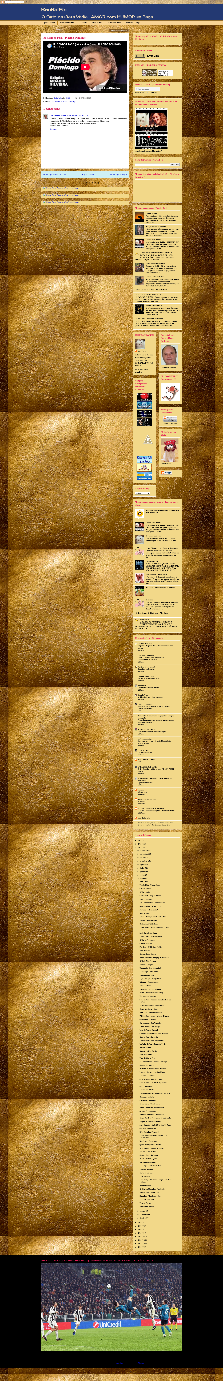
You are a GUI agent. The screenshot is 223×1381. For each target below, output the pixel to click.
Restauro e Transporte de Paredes (153, 1068)
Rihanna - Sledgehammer (150, 982)
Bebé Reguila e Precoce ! (149, 1132)
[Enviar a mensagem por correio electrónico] (75, 98)
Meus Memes (97, 22)
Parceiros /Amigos (133, 22)
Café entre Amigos (145, 738)
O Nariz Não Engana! (148, 961)
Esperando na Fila (147, 975)
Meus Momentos (114, 22)
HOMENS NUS (152, 561)
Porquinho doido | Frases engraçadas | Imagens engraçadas (156, 716)
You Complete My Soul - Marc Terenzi (155, 1093)
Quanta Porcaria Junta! (149, 1155)
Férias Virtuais (145, 985)
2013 (140, 1240)
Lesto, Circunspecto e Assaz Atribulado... (162, 548)
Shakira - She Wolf (147, 1199)
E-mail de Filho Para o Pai (150, 1196)
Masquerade (142, 789)
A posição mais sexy (153, 535)
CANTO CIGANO (145, 704)
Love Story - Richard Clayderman (149, 318)
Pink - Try (144, 881)
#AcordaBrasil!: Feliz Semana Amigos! (152, 731)
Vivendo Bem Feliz (145, 643)
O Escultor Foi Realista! (149, 923)
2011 (140, 1247)
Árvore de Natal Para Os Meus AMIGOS (156, 252)
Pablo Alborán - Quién (148, 1158)
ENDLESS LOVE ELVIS (147, 766)
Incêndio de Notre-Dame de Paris (152, 1044)
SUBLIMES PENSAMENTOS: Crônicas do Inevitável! (155, 779)
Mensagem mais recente (54, 174)
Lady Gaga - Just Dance (149, 971)
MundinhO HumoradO (147, 799)
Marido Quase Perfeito (148, 920)
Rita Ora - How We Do (148, 1051)
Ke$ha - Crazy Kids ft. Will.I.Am (153, 916)
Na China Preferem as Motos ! (151, 1012)
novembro (144, 854)
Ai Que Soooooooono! (148, 1110)
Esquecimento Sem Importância (152, 1040)
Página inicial (88, 174)
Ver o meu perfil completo (141, 370)
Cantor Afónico (146, 943)
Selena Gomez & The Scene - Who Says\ (152, 613)
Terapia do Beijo (146, 899)
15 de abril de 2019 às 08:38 (77, 115)
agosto (142, 864)
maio (142, 875)
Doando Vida (143, 695)
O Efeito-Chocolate (147, 940)
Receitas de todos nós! (146, 666)
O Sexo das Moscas (147, 1065)
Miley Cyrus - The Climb (149, 1192)
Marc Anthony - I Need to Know (152, 1072)
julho (142, 868)
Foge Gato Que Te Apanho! (150, 978)
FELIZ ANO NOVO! (154, 305)
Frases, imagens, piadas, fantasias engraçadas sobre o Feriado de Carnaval (156, 721)
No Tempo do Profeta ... (149, 1151)
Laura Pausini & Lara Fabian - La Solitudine (153, 1136)
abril (142, 878)
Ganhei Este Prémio (153, 239)
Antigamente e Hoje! (148, 1162)
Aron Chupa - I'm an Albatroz (152, 1148)
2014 (140, 1236)
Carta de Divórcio (146, 1172)
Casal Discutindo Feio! (148, 1100)
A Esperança (142, 792)
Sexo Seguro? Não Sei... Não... (151, 1079)
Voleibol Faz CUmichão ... (150, 885)
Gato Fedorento (144, 817)
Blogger (141, 1363)
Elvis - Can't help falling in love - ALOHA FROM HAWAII (156, 770)
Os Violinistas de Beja (148, 1019)
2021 (140, 840)
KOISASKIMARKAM (146, 729)
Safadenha (141, 801)
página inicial (49, 22)
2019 (140, 847)
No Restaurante (146, 1054)
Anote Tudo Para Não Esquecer (152, 1107)
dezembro (144, 850)
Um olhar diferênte (145, 752)
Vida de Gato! (145, 950)
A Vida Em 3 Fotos (147, 1089)
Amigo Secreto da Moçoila (156, 226)
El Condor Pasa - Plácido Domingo (153, 1061)
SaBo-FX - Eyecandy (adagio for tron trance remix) (156, 810)
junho (142, 871)
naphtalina (119, 1363)
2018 (140, 1222)
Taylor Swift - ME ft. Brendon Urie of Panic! (154, 928)
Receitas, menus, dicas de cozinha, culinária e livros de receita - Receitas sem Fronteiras (155, 823)
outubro (143, 857)
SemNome (174, 423)
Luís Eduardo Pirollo (58, 115)
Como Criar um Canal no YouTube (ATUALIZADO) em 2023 (151, 658)
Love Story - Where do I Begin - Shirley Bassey (155, 1180)
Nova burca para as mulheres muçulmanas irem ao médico (162, 511)
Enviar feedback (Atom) (90, 183)
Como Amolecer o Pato (149, 1009)
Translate (153, 92)
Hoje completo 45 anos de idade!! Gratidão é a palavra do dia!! (154, 742)
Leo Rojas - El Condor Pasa (150, 1165)
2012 (140, 1243)
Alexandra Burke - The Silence (152, 1114)
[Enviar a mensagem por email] (80, 98)
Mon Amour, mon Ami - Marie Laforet (151, 289)
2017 (140, 1226)
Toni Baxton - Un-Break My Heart (153, 1082)
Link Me (83, 22)
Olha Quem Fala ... (147, 1086)
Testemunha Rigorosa (148, 996)
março (142, 1211)
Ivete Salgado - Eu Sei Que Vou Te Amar (155, 1125)
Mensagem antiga (118, 174)
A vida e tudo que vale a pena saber (150, 697)
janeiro (143, 1218)
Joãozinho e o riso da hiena (156, 574)
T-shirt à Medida (146, 1169)
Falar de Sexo (145, 1176)
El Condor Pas (56, 101)
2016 (140, 1229)
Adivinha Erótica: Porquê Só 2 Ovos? (160, 587)
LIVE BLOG (143, 750)
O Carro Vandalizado (148, 1128)
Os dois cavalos (151, 213)
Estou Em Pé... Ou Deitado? (151, 989)
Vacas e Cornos (145, 1203)
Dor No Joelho (145, 1047)
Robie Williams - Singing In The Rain (154, 957)
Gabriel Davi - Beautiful (149, 1037)
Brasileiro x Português (148, 1141)
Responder (54, 129)
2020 (140, 843)
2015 (140, 1233)
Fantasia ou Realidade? (149, 909)
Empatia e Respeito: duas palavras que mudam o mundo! (155, 646)
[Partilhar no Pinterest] (90, 98)
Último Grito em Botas (155, 276)
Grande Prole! (145, 888)
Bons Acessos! (145, 913)
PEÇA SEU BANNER (146, 759)
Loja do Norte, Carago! (149, 1030)
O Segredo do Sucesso (148, 954)
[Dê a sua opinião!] (82, 98)
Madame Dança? (146, 964)
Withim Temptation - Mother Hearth (154, 1016)
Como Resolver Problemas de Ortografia (155, 1117)
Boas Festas (144, 619)
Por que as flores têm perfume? (149, 678)
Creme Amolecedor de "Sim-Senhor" (154, 1033)
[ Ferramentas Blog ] (146, 655)
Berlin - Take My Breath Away (151, 992)
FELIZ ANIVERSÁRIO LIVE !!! (149, 294)
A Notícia (149, 599)
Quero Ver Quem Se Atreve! (151, 1144)
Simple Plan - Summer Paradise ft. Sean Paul (155, 1000)
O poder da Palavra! (145, 782)
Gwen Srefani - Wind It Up (150, 906)
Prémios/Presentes (67, 22)
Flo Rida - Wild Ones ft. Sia (151, 947)
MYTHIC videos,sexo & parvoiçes (151, 808)
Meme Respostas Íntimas (155, 263)
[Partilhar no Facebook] (87, 98)
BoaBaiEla (53, 9)
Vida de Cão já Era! (147, 1058)
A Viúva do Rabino (147, 1075)
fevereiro (143, 1214)
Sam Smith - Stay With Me (150, 895)
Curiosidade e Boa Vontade (150, 1023)
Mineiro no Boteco (147, 1206)
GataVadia (142, 351)
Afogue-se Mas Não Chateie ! (151, 1121)
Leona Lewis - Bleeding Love (151, 936)
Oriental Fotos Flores (146, 676)
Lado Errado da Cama (148, 933)
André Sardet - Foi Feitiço (150, 1026)
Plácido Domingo (69, 101)
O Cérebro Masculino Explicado (152, 1189)
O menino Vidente (147, 1096)
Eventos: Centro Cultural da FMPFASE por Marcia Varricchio (154, 707)
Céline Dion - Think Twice (150, 1103)
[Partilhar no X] (85, 98)
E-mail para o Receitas (146, 669)
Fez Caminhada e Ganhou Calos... (153, 902)
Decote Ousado (145, 1185)
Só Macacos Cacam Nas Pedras (152, 1005)
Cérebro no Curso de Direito (148, 687)
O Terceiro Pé (145, 892)
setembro (144, 861)
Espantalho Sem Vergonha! (150, 968)
